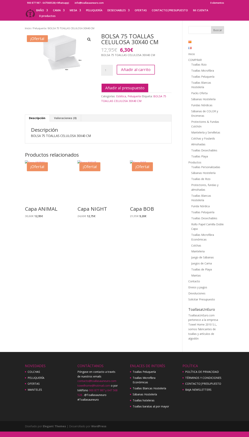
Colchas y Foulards (203, 138)
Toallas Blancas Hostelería (149, 388)
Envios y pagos (197, 287)
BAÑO (40, 10)
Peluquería (39, 28)
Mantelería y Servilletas (205, 132)
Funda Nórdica (200, 206)
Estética (121, 96)
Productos (194, 162)
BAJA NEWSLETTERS (198, 389)
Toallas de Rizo (200, 179)
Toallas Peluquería (202, 76)
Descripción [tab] (37, 118)
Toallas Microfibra (202, 70)
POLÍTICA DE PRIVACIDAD (202, 372)
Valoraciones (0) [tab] (65, 118)
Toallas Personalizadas (205, 167)
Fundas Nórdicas (201, 105)
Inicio (28, 28)
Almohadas (198, 144)
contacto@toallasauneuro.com (96, 381)
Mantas (196, 275)
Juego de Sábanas (202, 257)
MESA (73, 10)
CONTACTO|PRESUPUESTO (170, 10)
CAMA (57, 10)
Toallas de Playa (201, 269)
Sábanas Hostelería (203, 99)
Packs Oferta (199, 93)
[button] (89, 39)
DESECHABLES (116, 10)
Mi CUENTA (200, 10)
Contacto (194, 281)
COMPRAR (195, 60)
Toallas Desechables (204, 150)
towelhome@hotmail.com (93, 385)
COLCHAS (34, 372)
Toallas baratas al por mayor (151, 406)
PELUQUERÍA (94, 10)
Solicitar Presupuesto (201, 299)
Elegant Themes (54, 426)
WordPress (98, 426)
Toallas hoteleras (143, 400)
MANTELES (35, 389)
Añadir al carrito (136, 69)
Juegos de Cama (201, 263)
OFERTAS (141, 10)
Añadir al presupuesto (125, 87)
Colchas (196, 245)
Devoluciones (196, 293)
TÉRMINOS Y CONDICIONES (203, 378)
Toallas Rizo (199, 64)
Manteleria (198, 251)
